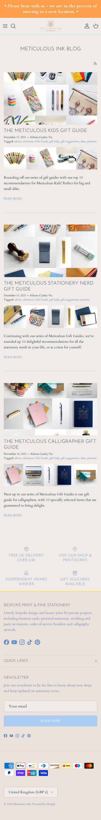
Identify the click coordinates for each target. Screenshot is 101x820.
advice (17, 141)
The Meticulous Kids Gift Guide (45, 130)
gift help (54, 141)
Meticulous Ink (22, 804)
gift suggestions (70, 141)
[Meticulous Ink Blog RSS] (95, 63)
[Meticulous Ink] (50, 26)
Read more (13, 198)
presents (92, 141)
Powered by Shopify (43, 804)
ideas (83, 141)
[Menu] (5, 26)
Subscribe (50, 721)
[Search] (15, 26)
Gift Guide (41, 141)
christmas (28, 141)
